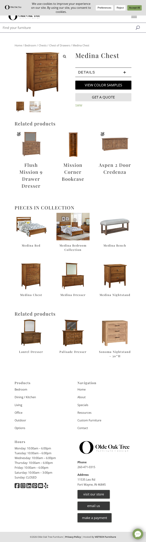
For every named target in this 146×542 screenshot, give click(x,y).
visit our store (93, 494)
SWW (78, 105)
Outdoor (20, 420)
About (81, 397)
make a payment (94, 518)
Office (18, 413)
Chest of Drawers (59, 45)
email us (93, 506)
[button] (64, 56)
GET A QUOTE (103, 97)
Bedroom (30, 45)
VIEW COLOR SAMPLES (103, 85)
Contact (82, 428)
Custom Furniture (89, 420)
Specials (82, 405)
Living (18, 405)
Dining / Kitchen (25, 397)
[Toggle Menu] (134, 16)
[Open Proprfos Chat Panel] (137, 534)
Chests (43, 45)
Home (18, 45)
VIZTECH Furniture (105, 536)
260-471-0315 (86, 467)
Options (20, 428)
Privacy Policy (73, 536)
